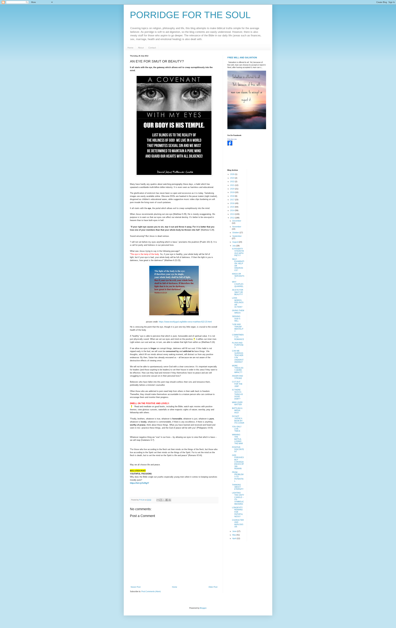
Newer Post (135, 587)
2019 (232, 192)
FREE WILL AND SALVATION (242, 57)
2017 (232, 200)
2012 (232, 218)
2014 (232, 210)
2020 (232, 189)
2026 (232, 174)
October (235, 232)
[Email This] (157, 500)
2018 (232, 196)
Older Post (213, 587)
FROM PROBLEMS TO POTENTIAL (237, 476)
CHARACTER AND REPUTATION (238, 523)
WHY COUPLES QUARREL (237, 284)
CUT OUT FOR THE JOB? (237, 384)
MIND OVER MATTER (237, 403)
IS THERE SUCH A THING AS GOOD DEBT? (237, 394)
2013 (232, 214)
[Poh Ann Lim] (229, 145)
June (234, 531)
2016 (232, 203)
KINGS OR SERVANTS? (238, 276)
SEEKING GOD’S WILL (236, 318)
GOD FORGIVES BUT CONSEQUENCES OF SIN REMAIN (238, 462)
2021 (232, 185)
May (234, 535)
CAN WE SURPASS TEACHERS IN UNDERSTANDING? (237, 356)
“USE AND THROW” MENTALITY (237, 327)
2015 (232, 207)
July (234, 246)
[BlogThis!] (160, 500)
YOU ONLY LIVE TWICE (236, 429)
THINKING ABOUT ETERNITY (237, 487)
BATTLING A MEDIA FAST (237, 410)
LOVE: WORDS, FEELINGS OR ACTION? (237, 302)
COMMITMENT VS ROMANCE (238, 337)
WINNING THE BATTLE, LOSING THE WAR (237, 439)
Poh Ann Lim (232, 139)
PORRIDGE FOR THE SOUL (190, 15)
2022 (232, 181)
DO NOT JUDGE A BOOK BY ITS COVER (238, 419)
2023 (232, 178)
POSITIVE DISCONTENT (238, 449)
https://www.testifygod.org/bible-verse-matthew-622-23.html (185, 322)
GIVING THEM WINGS (238, 311)
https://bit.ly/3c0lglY (139, 483)
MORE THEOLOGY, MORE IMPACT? (237, 369)
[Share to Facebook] (166, 500)
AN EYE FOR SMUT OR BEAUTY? (237, 292)
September (237, 236)
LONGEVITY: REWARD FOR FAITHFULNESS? (237, 512)
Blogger (203, 608)
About (141, 47)
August (235, 242)
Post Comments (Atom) (151, 591)
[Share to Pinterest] (169, 500)
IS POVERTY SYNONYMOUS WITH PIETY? (238, 252)
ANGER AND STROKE (237, 377)
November (236, 227)
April (234, 538)
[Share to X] (163, 500)
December (236, 221)
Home (130, 47)
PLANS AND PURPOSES (237, 345)
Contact (152, 47)
